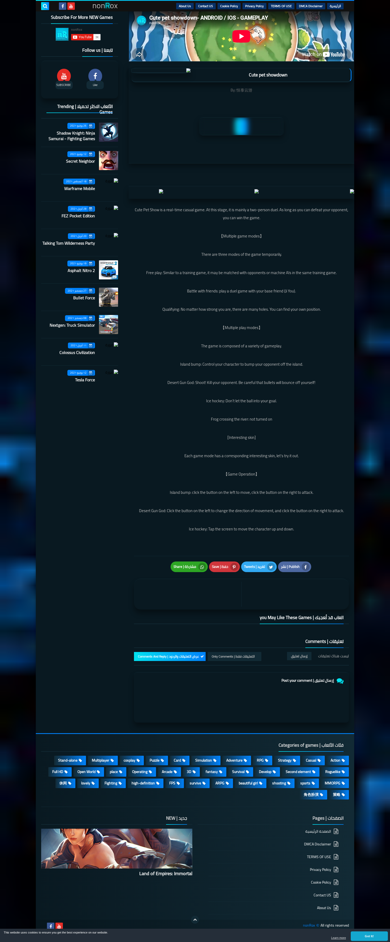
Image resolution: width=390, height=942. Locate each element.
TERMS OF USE (281, 6)
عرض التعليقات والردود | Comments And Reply (168, 656)
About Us (185, 6)
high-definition (143, 783)
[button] (369, 936)
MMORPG (332, 783)
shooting (279, 783)
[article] (189, 594)
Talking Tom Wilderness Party (68, 243)
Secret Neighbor (80, 161)
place (114, 771)
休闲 (63, 783)
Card (177, 760)
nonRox (309, 925)
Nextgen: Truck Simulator (72, 325)
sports (305, 783)
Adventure (234, 760)
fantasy (212, 771)
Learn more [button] (338, 937)
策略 (336, 794)
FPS (172, 783)
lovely (85, 783)
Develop (265, 771)
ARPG (219, 783)
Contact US (205, 6)
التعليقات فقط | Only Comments (233, 656)
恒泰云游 (244, 90)
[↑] (195, 920)
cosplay (129, 760)
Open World (86, 771)
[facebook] (62, 6)
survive (195, 783)
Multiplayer (100, 760)
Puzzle (154, 760)
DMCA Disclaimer (311, 6)
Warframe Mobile (79, 188)
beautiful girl (248, 783)
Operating (140, 771)
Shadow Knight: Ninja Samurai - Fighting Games (72, 135)
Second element (298, 771)
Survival (238, 771)
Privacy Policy (254, 6)
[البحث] (45, 6)
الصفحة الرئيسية (318, 832)
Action (335, 760)
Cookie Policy (229, 6)
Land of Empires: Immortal (165, 873)
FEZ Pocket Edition (78, 216)
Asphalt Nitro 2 (81, 270)
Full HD (57, 771)
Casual (311, 760)
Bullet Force (84, 298)
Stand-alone (67, 760)
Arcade (167, 771)
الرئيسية (335, 6)
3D (189, 771)
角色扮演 (311, 794)
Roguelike (332, 771)
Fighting (111, 783)
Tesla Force (85, 380)
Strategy (285, 760)
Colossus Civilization (77, 352)
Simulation (203, 760)
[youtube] (71, 6)
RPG (260, 760)
